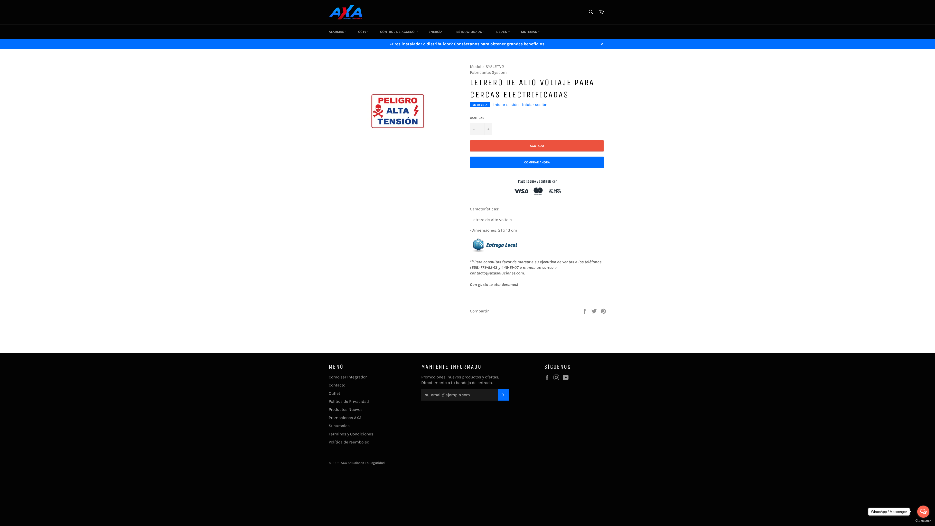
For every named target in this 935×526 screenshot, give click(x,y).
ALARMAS (337, 32)
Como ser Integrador (348, 377)
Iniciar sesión (506, 104)
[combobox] (590, 12)
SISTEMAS (529, 32)
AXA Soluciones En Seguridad (363, 463)
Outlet (334, 393)
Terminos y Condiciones (351, 434)
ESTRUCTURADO (469, 32)
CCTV (362, 32)
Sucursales (339, 425)
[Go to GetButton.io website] (923, 521)
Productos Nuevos (346, 409)
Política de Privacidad (349, 401)
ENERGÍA (436, 32)
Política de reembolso (349, 442)
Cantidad (477, 118)
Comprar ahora (537, 162)
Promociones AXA (345, 417)
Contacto (337, 385)
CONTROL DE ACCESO (398, 32)
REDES (502, 32)
